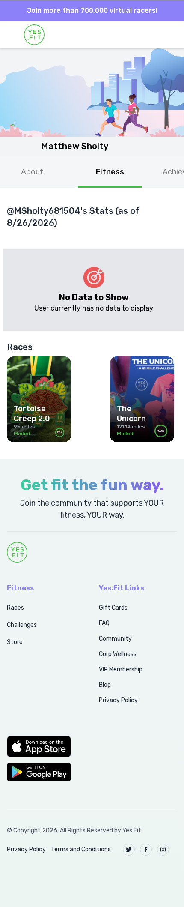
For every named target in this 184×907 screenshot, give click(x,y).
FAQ (104, 623)
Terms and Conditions (81, 849)
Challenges (22, 625)
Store (15, 642)
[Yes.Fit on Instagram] (163, 850)
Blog (105, 684)
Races (15, 607)
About (32, 172)
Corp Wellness (118, 654)
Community (115, 638)
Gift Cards (113, 607)
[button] (43, 746)
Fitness (110, 172)
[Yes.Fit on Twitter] (129, 850)
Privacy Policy (118, 700)
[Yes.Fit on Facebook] (146, 850)
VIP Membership (120, 669)
